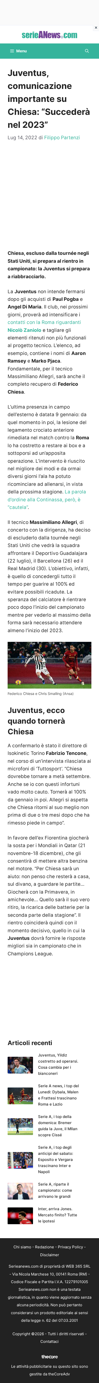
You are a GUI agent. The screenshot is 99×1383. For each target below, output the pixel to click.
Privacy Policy (70, 1247)
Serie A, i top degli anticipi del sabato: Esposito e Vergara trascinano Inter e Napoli (55, 1159)
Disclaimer (49, 1254)
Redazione (44, 1247)
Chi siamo (22, 1247)
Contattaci (49, 1341)
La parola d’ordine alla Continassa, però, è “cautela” (47, 499)
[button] (87, 51)
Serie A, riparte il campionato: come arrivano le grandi (55, 1190)
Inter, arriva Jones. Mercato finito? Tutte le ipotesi (57, 1214)
